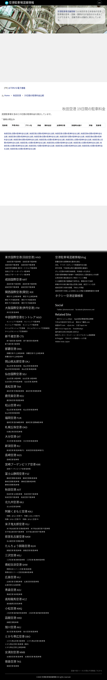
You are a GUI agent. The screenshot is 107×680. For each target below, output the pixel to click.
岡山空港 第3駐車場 (12, 369)
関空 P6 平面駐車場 (28, 303)
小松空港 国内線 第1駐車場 (17, 613)
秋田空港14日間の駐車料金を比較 (60, 142)
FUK (19, 418)
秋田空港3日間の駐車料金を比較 (67, 133)
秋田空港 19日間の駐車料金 (23, 9)
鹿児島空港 (12, 396)
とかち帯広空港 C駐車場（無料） (17, 644)
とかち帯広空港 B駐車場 (36, 641)
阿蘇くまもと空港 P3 (13, 519)
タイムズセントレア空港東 (15, 328)
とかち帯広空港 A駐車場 (16, 641)
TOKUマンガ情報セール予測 (75, 338)
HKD (19, 618)
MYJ (19, 405)
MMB (22, 652)
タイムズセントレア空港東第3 (16, 331)
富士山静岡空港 (15, 474)
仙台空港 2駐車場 (30, 381)
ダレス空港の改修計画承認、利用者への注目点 (72, 271)
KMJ (30, 511)
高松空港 (10, 386)
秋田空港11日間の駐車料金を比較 (79, 139)
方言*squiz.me (81, 325)
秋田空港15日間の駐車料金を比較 (86, 142)
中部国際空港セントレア (20, 317)
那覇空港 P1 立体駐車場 (15, 353)
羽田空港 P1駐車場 (14, 261)
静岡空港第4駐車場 (28, 481)
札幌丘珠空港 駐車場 (14, 431)
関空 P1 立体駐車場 (14, 296)
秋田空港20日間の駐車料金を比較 (23, 149)
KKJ (22, 502)
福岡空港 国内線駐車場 (15, 422)
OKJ (27, 361)
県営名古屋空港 (15, 537)
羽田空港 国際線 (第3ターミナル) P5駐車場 (21, 268)
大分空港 (10, 436)
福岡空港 (10, 418)
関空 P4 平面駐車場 (28, 300)
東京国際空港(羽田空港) (20, 257)
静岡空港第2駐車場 (30, 478)
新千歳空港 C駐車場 (12, 344)
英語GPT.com (60, 325)
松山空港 (10, 405)
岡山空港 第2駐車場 (30, 366)
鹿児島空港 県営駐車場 (15, 400)
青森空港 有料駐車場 (14, 594)
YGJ (27, 524)
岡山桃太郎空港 (15, 361)
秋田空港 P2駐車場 (12, 497)
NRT (24, 279)
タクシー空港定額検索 (69, 296)
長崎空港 (10, 455)
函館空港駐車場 (12, 622)
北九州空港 (12, 502)
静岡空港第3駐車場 (12, 481)
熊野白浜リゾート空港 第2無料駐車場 (19, 572)
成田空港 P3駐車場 (12, 287)
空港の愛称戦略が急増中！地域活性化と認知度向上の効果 (77, 274)
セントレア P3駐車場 (30, 325)
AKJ (19, 627)
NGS (19, 455)
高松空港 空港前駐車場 (15, 391)
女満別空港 (12, 652)
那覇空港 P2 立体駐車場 (35, 353)
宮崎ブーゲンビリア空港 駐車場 (19, 469)
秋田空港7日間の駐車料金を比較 (72, 136)
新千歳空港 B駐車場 (30, 340)
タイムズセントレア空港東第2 (38, 328)
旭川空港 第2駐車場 (30, 631)
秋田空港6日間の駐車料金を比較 (46, 136)
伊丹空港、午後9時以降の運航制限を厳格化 (71, 268)
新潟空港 (10, 446)
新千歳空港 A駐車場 (14, 340)
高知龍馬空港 (13, 599)
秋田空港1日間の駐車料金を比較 (16, 133)
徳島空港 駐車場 (13, 666)
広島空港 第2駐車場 (31, 581)
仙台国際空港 (13, 374)
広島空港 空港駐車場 (14, 581)
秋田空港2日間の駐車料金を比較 (42, 133)
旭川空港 (10, 627)
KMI (38, 464)
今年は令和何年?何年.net (64, 322)
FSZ (27, 473)
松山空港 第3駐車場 (12, 413)
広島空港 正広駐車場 (12, 585)
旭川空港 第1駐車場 (14, 631)
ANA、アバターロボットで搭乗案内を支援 (71, 265)
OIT (19, 436)
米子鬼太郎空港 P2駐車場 (14, 531)
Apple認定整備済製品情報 (83, 319)
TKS (19, 661)
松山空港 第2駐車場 (30, 409)
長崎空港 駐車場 (13, 459)
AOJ (19, 590)
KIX (31, 292)
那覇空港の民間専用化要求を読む (67, 261)
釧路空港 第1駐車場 (14, 550)
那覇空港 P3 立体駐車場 (14, 356)
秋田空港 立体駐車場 (14, 494)
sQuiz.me (70, 325)
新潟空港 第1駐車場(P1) (15, 450)
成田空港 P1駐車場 (14, 284)
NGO (39, 317)
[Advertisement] (53, 57)
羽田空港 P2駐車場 (30, 261)
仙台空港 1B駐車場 (30, 378)
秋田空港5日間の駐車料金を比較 (21, 136)
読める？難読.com (83, 322)
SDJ (24, 374)
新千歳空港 (12, 336)
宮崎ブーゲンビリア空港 (20, 464)
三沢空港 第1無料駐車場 (16, 559)
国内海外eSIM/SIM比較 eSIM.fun (67, 332)
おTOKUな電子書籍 (16, 87)
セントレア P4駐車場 (13, 325)
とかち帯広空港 (15, 636)
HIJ (18, 577)
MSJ (19, 555)
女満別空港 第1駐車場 (15, 656)
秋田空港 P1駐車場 (31, 494)
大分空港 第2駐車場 (30, 441)
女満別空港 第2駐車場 (33, 656)
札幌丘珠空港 (13, 427)
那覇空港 (10, 349)
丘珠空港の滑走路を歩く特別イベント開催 (71, 278)
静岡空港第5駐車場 (12, 484)
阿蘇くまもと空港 (16, 511)
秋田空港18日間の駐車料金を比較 (68, 146)
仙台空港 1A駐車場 (14, 378)
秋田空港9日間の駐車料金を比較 (26, 139)
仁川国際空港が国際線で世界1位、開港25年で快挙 (74, 281)
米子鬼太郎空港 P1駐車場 (40, 528)
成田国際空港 (13, 279)
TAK (19, 386)
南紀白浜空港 (13, 564)
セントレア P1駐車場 (14, 321)
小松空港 (10, 608)
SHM (24, 564)
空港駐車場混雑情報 (66, 11)
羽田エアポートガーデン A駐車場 (17, 271)
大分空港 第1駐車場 (14, 441)
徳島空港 (10, 661)
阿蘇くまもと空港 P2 (32, 516)
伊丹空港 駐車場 (13, 312)
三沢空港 (10, 555)
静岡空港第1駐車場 (14, 478)
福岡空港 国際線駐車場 (34, 422)
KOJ (22, 396)
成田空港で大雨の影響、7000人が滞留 (69, 287)
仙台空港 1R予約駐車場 (13, 381)
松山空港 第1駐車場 (14, 409)
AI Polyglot (59, 338)
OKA (19, 349)
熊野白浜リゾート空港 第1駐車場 (19, 569)
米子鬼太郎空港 (15, 524)
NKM (27, 536)
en (99, 2)
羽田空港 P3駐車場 (12, 265)
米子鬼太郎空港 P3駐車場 (35, 531)
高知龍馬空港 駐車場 (14, 603)
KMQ (19, 608)
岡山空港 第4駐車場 (29, 369)
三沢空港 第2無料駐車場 (36, 559)
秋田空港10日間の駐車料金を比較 (52, 139)
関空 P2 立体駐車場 (30, 296)
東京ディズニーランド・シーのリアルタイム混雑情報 (75, 335)
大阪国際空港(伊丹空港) (20, 308)
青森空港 (10, 590)
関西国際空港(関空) (17, 292)
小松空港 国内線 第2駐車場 (39, 613)
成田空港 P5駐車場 (28, 287)
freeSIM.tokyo (78, 328)
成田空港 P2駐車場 (30, 284)
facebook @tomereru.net (85, 309)
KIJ (18, 446)
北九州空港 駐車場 (13, 506)
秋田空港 (10, 489)
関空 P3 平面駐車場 (12, 300)
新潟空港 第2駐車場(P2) (35, 450)
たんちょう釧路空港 (17, 546)
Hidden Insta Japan (62, 341)
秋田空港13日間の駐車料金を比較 (33, 142)
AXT (19, 489)
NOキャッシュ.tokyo (64, 319)
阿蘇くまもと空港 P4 (30, 519)
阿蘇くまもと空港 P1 (14, 516)
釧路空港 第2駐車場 (30, 550)
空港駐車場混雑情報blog (70, 257)
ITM (37, 308)
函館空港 (10, 618)
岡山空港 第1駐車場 (14, 366)
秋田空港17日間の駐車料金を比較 (42, 146)
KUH (33, 546)
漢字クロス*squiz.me (63, 328)
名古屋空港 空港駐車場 (15, 541)
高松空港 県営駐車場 (33, 391)
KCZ (24, 599)
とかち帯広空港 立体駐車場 (15, 647)
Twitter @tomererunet (65, 309)
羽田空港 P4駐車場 (28, 265)
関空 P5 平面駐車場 (12, 303)
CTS (22, 336)
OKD (24, 427)
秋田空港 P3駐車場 (28, 497)
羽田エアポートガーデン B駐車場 (17, 274)
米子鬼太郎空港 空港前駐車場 (18, 528)
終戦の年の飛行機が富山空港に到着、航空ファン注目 (75, 284)
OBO (27, 636)
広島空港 (10, 577)
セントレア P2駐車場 (32, 321)
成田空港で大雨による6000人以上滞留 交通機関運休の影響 (77, 291)
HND (38, 257)
